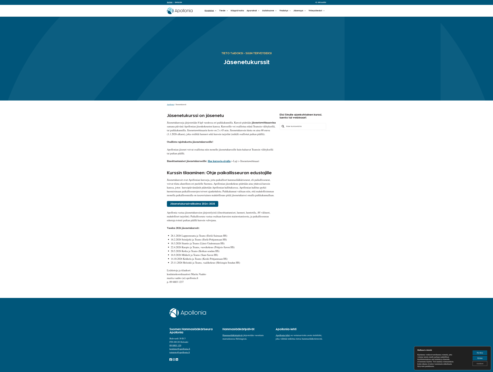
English (178, 2)
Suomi (169, 2)
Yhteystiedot (315, 11)
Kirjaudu (322, 2)
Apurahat (252, 11)
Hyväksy (480, 352)
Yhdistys (283, 11)
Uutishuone (268, 11)
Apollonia (170, 104)
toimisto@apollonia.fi (179, 352)
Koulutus (209, 11)
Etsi (283, 126)
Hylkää (479, 358)
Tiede (222, 11)
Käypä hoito (237, 11)
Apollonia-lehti (283, 335)
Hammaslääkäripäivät (232, 335)
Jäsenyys (298, 11)
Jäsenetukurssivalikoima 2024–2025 (192, 204)
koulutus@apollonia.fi (179, 348)
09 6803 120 (175, 345)
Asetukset (479, 363)
